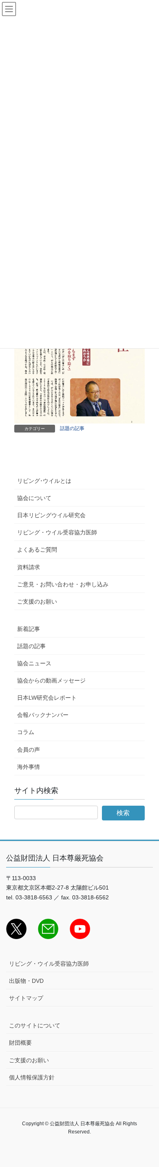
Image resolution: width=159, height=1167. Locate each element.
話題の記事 (72, 428)
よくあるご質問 (37, 549)
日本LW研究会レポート (47, 697)
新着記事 (28, 629)
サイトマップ (26, 998)
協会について (34, 498)
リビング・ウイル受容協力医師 (57, 532)
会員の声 (28, 749)
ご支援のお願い (37, 601)
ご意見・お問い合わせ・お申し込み (62, 584)
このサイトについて (34, 1025)
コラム (25, 732)
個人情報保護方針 (32, 1077)
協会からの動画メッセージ (51, 680)
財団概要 (20, 1042)
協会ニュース (34, 663)
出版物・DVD (26, 981)
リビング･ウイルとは (44, 481)
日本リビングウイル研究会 (51, 515)
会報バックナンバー (42, 715)
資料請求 (28, 567)
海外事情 (28, 767)
